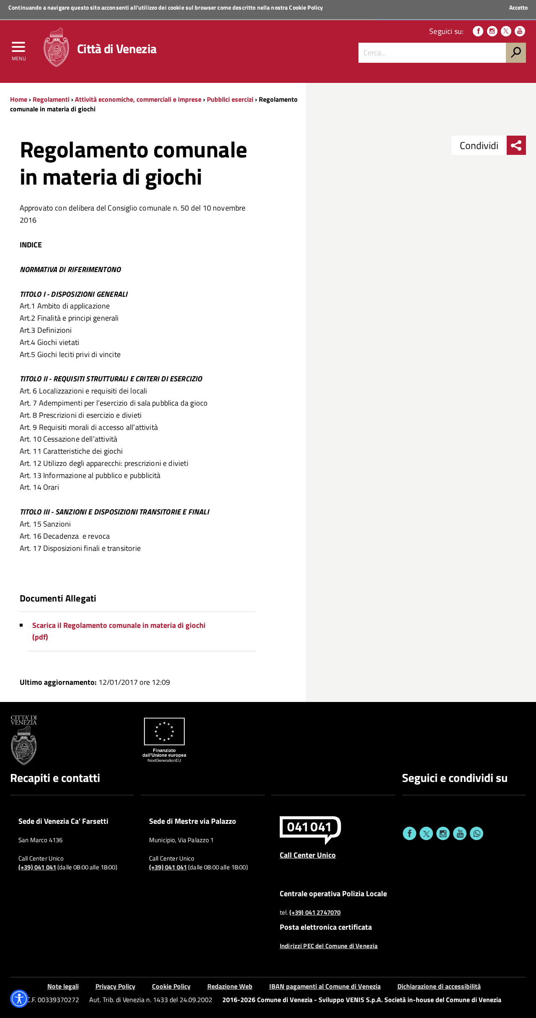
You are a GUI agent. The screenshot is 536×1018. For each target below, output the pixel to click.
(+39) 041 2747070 (315, 912)
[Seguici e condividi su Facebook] (409, 833)
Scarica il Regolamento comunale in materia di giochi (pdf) (119, 631)
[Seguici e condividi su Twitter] (426, 833)
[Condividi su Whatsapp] (476, 833)
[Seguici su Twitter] (506, 31)
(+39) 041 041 (37, 867)
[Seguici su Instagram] (492, 31)
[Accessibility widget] (19, 999)
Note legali (63, 986)
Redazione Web (230, 986)
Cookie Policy (306, 7)
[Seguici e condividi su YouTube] (459, 833)
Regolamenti (51, 99)
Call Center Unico (308, 854)
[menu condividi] (516, 145)
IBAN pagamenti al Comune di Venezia (325, 986)
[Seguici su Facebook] (478, 31)
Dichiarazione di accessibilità (439, 986)
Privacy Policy (115, 986)
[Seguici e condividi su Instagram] (443, 833)
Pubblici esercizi (230, 99)
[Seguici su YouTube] (520, 31)
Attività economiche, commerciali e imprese (138, 99)
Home (18, 99)
